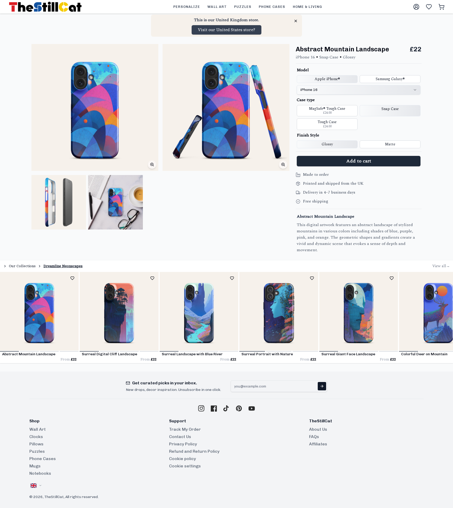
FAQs (314, 436)
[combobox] (358, 90)
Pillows (36, 443)
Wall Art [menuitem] (216, 7)
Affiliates (318, 443)
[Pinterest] (239, 408)
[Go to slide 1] (9, 351)
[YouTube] (252, 408)
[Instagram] (201, 408)
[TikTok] (226, 408)
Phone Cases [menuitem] (272, 7)
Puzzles (37, 451)
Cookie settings (185, 465)
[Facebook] (214, 408)
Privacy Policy (183, 443)
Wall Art (37, 429)
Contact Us (180, 436)
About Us (318, 429)
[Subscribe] (322, 386)
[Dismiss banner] (296, 21)
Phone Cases (42, 458)
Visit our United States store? (226, 30)
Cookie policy (182, 458)
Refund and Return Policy (194, 451)
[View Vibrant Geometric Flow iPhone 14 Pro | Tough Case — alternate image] (58, 202)
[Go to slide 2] (29, 351)
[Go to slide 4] (69, 351)
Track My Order (185, 429)
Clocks (36, 436)
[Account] (416, 7)
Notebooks (40, 473)
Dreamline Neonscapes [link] (63, 266)
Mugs (35, 465)
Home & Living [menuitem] (307, 7)
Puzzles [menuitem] (242, 7)
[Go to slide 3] (49, 351)
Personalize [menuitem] (186, 7)
